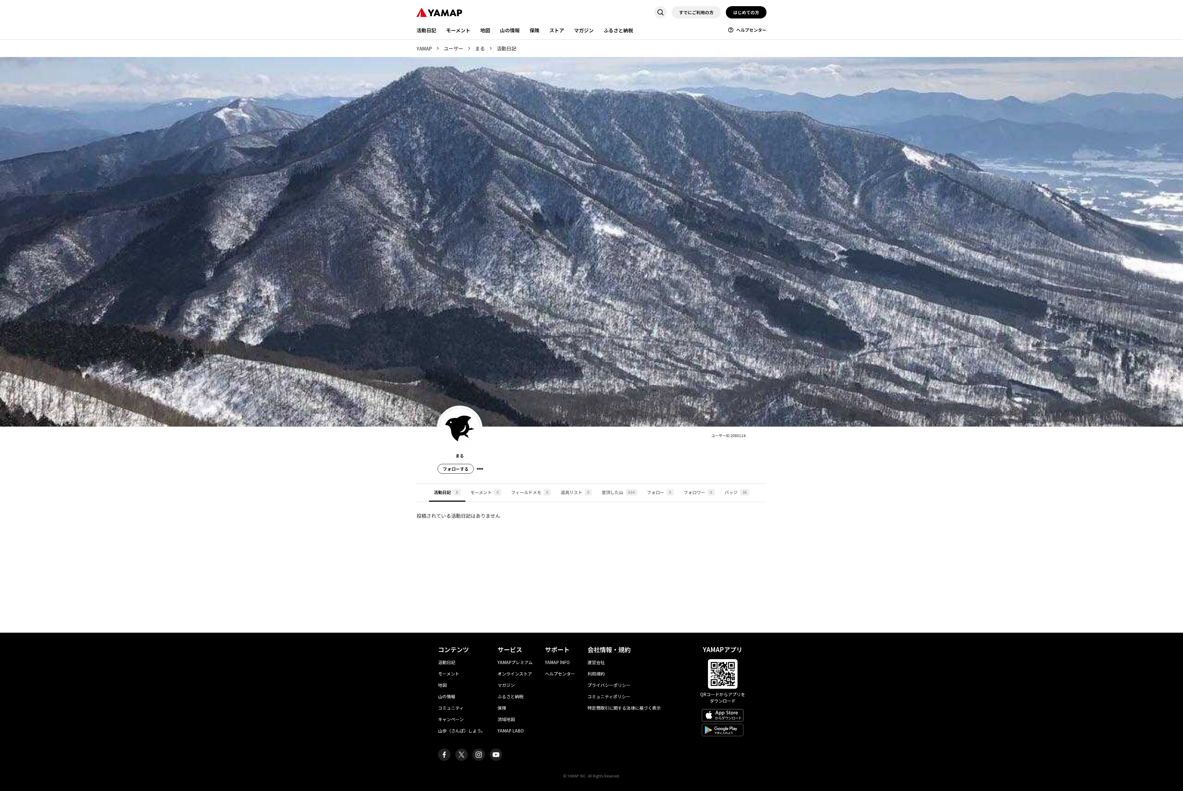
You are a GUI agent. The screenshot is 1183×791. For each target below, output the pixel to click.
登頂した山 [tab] (618, 492)
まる (480, 48)
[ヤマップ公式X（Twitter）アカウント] (461, 754)
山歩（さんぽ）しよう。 (461, 731)
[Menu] (480, 469)
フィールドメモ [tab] (529, 492)
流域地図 (506, 719)
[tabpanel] (591, 562)
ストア (556, 30)
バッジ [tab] (736, 492)
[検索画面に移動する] (660, 12)
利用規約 (596, 674)
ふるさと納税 (618, 30)
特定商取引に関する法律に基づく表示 (624, 708)
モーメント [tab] (484, 492)
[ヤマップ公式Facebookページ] (444, 754)
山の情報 (510, 30)
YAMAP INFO (557, 662)
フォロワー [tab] (698, 492)
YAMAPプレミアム (515, 662)
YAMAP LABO (511, 731)
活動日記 (426, 30)
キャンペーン (451, 719)
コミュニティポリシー (608, 696)
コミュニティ (451, 708)
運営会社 (596, 662)
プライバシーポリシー (609, 685)
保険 (534, 30)
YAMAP (424, 48)
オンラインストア (515, 674)
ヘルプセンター (751, 30)
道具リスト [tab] (575, 492)
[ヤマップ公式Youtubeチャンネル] (496, 754)
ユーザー (453, 48)
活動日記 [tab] (446, 492)
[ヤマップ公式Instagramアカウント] (479, 754)
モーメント (458, 30)
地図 (485, 30)
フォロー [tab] (659, 492)
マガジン (584, 30)
